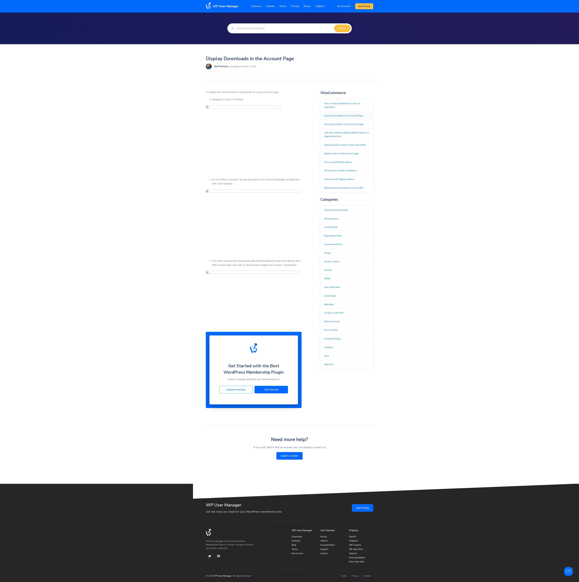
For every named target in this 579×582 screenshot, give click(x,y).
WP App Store (356, 549)
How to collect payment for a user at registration (342, 105)
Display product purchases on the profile (343, 187)
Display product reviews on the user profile (345, 145)
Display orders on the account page (341, 153)
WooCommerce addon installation (340, 170)
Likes (326, 355)
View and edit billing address (338, 162)
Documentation (327, 545)
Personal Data (331, 330)
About (295, 549)
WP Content (355, 545)
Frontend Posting (332, 338)
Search (342, 28)
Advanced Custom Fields (336, 210)
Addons (270, 6)
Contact (324, 553)
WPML (327, 278)
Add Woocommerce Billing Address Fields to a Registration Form (346, 134)
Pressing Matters (357, 557)
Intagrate (353, 540)
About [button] (307, 6)
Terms (344, 575)
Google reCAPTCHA (333, 312)
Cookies (367, 575)
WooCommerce (331, 218)
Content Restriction (333, 244)
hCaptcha (328, 347)
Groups (327, 253)
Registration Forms (333, 235)
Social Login (330, 295)
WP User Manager (223, 575)
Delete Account (331, 321)
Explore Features (236, 389)
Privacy (355, 575)
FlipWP (352, 536)
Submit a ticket (289, 456)
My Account (343, 6)
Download (297, 536)
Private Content (331, 261)
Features (256, 6)
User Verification (332, 287)
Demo (283, 6)
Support (324, 549)
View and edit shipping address (339, 179)
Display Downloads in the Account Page (343, 115)
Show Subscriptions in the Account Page (343, 124)
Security (328, 270)
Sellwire (353, 553)
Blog (294, 545)
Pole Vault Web (356, 561)
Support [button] (319, 6)
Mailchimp (329, 304)
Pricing (295, 6)
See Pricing (362, 508)
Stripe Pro (329, 364)
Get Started (271, 389)
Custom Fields (331, 227)
